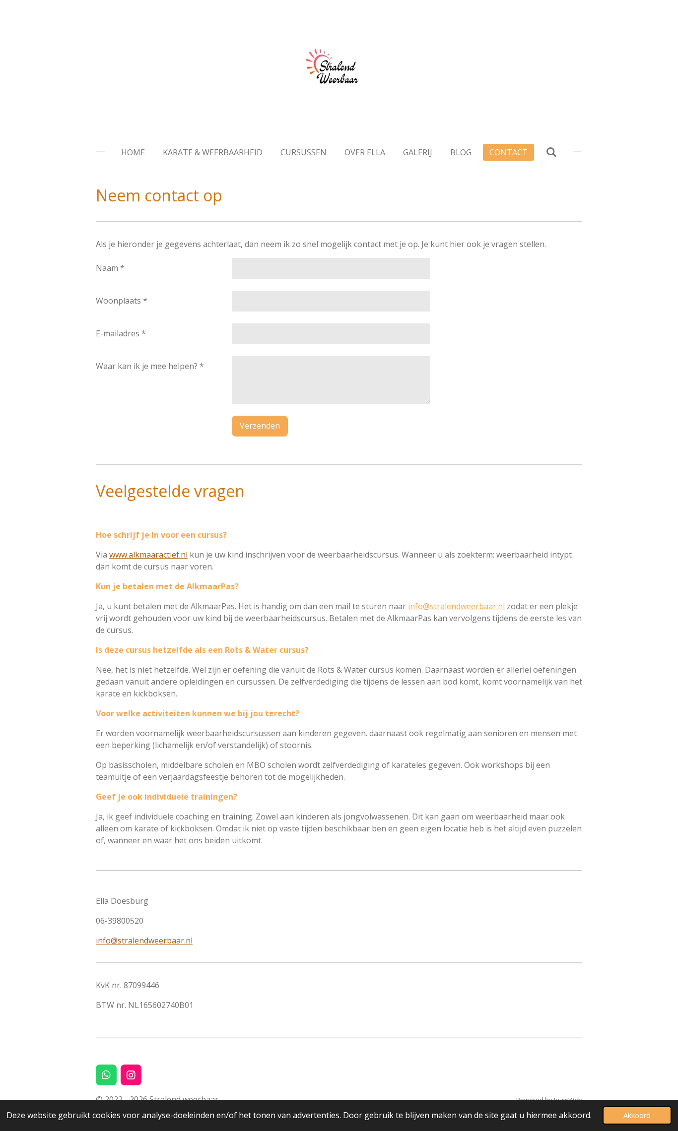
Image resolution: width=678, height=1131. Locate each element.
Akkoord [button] (637, 1115)
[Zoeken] (551, 152)
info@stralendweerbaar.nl (456, 606)
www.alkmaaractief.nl (148, 554)
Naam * (110, 267)
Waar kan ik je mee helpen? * (150, 366)
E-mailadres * (121, 333)
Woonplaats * (121, 300)
